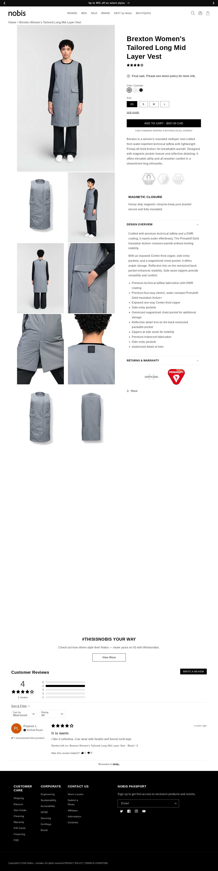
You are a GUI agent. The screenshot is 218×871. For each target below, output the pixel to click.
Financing (19, 834)
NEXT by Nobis (123, 13)
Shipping (19, 798)
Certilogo (46, 824)
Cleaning (19, 816)
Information (74, 816)
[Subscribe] (175, 803)
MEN (84, 13)
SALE (94, 13)
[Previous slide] (4, 3)
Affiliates (73, 810)
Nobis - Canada (35, 863)
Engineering (48, 794)
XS (132, 104)
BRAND (105, 13)
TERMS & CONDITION (96, 863)
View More (109, 657)
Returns (18, 804)
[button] (193, 13)
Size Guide (20, 810)
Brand (44, 830)
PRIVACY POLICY (73, 863)
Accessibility (48, 806)
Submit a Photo (73, 802)
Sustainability (48, 800)
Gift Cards (20, 828)
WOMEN (72, 13)
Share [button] (134, 390)
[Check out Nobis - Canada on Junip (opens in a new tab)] (116, 764)
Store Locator (76, 794)
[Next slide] (213, 3)
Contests (73, 822)
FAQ (16, 840)
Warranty (19, 822)
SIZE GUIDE (133, 112)
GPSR (44, 812)
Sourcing (46, 818)
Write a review (193, 671)
